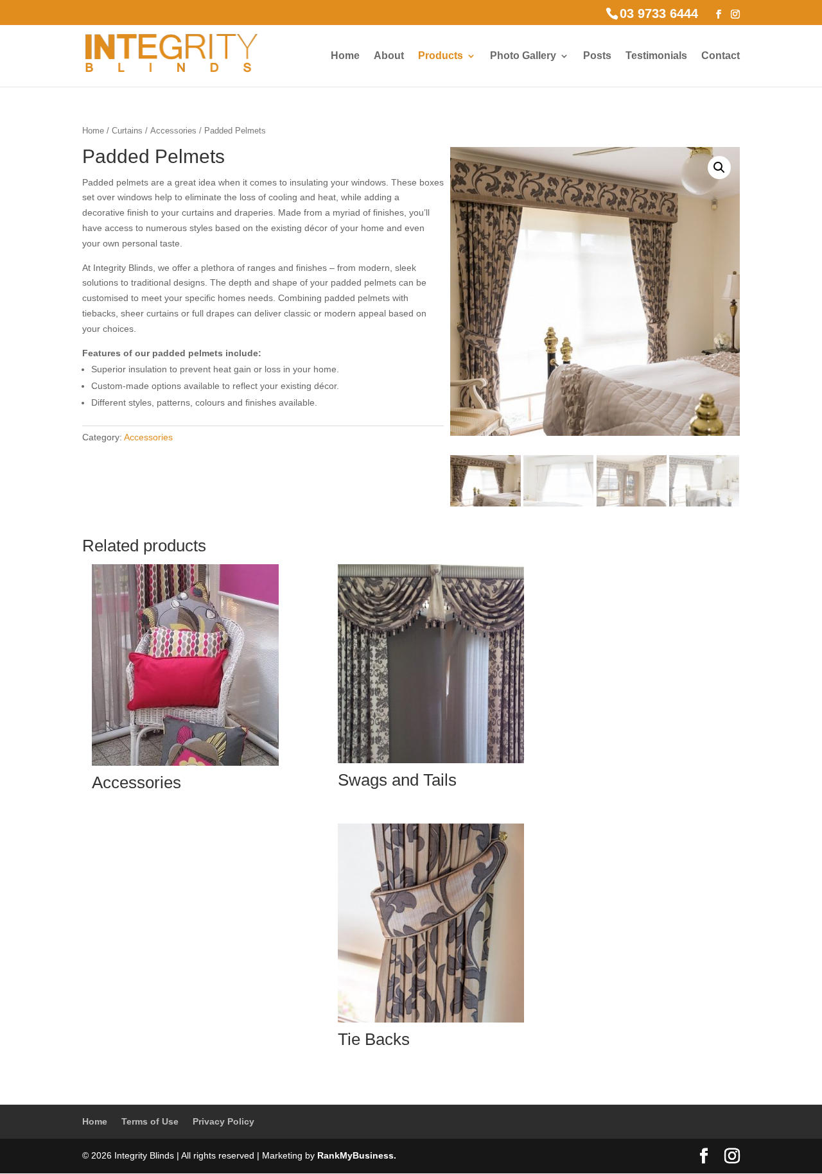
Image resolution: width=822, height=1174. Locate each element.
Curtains (127, 130)
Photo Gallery (523, 56)
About (389, 56)
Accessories (173, 130)
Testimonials (656, 56)
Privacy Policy (223, 1121)
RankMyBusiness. (356, 1155)
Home (345, 56)
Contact (720, 56)
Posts (597, 56)
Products (440, 56)
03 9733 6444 (659, 13)
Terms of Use (150, 1121)
